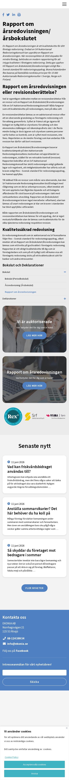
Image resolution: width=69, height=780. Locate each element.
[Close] (66, 728)
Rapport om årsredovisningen (20, 291)
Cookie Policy (11, 757)
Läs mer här (34, 335)
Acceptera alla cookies (34, 764)
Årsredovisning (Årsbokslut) (19, 285)
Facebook (22, 651)
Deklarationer (9, 298)
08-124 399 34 (15, 638)
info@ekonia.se (17, 644)
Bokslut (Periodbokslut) (16, 278)
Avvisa (34, 773)
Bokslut (6, 272)
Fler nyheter (34, 588)
